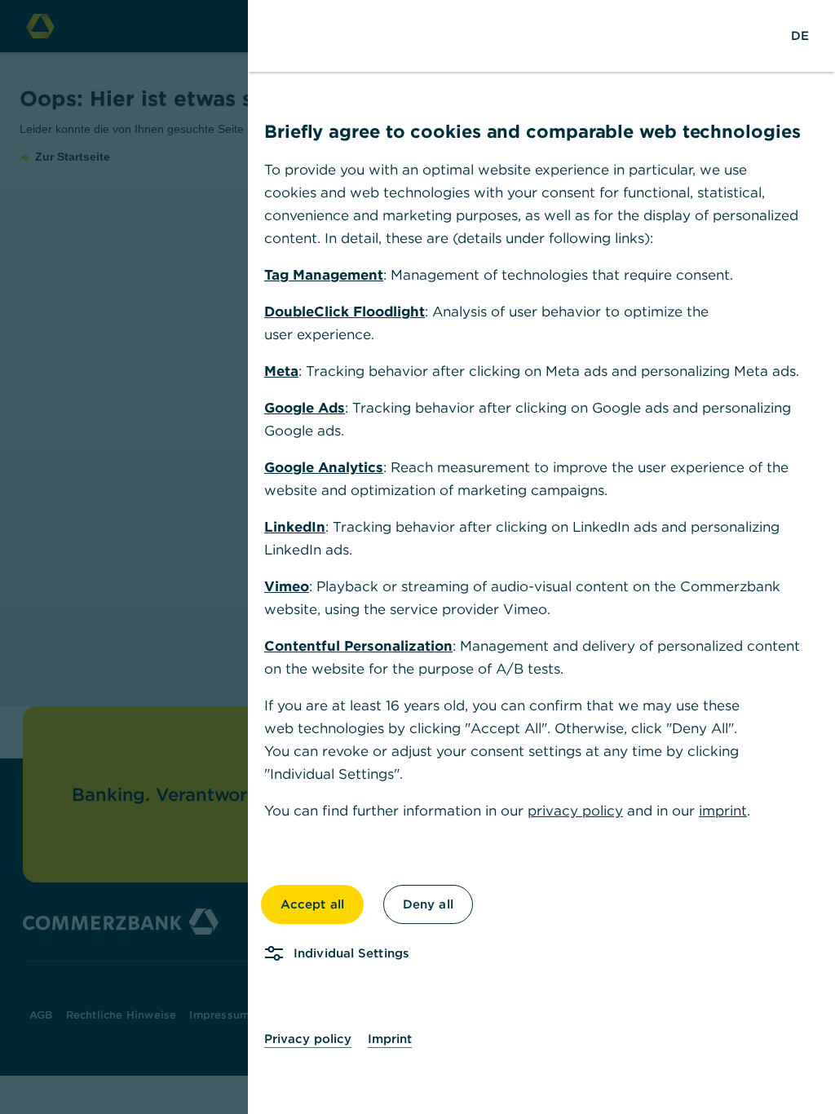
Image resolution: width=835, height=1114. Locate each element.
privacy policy (575, 811)
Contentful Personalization (358, 646)
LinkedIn (294, 527)
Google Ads (304, 408)
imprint (723, 811)
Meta (281, 371)
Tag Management (323, 275)
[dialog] (417, 557)
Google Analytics (323, 467)
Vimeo (286, 586)
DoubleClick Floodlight (344, 311)
